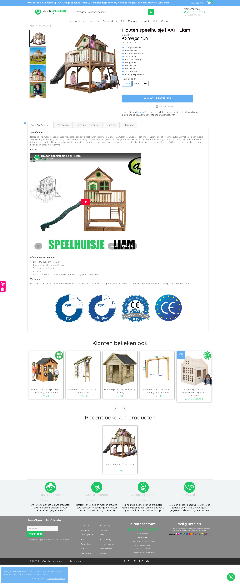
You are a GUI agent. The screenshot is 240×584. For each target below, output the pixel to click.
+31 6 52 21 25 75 (195, 12)
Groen (126, 83)
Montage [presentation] (129, 124)
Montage (132, 21)
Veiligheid (85, 530)
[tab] (40, 125)
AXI (118, 137)
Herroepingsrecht (108, 544)
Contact (165, 21)
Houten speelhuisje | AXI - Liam (120, 464)
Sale (123, 21)
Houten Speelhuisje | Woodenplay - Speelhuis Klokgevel (31, 392)
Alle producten (43, 26)
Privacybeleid (87, 534)
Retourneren (86, 553)
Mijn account (196, 2)
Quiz (155, 21)
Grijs (136, 83)
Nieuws (103, 553)
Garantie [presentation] (111, 124)
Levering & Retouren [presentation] (88, 124)
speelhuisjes (40, 283)
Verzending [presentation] (63, 124)
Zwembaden (109, 21)
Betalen (103, 534)
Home (31, 26)
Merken (94, 21)
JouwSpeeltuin (45, 561)
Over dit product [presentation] (40, 125)
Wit (145, 83)
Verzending (105, 525)
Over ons (85, 525)
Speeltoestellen (77, 21)
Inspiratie (145, 21)
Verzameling (105, 539)
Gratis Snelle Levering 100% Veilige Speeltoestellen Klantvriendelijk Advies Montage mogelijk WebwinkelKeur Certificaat (99, 2)
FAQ (83, 539)
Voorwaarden (106, 548)
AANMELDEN (35, 534)
